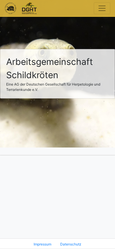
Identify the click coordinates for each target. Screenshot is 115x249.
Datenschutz (70, 244)
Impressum (42, 244)
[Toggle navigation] (102, 8)
